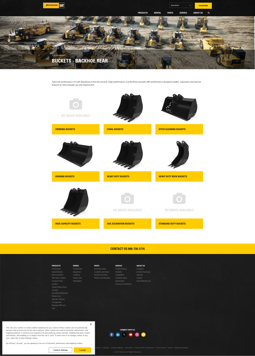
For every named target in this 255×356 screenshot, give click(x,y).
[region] (48, 338)
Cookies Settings (60, 350)
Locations (203, 6)
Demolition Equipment (60, 293)
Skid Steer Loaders (59, 278)
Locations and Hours (101, 272)
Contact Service (121, 269)
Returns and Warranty (102, 278)
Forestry (55, 290)
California (76, 275)
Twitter (124, 334)
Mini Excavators (57, 275)
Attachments (59, 56)
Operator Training (58, 299)
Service (183, 13)
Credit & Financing (143, 272)
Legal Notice (96, 348)
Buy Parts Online (100, 269)
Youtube (131, 334)
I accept (82, 350)
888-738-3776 (136, 249)
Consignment (56, 302)
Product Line (56, 296)
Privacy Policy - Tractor (164, 348)
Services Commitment (123, 284)
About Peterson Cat (144, 281)
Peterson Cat (53, 5)
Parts (170, 13)
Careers (139, 278)
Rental (157, 13)
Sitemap (106, 348)
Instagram (137, 334)
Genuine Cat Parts (100, 275)
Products (143, 13)
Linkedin (118, 334)
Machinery (175, 5)
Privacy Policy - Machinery (144, 348)
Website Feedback (181, 348)
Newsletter (143, 334)
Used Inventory (57, 272)
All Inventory (56, 269)
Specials (140, 275)
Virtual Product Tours (59, 287)
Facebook (111, 334)
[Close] (91, 324)
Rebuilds (118, 272)
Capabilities (119, 275)
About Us (198, 13)
